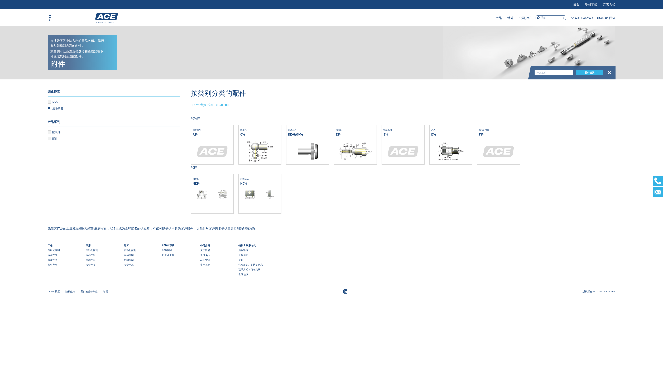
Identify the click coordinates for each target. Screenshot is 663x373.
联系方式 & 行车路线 (249, 269)
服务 (576, 5)
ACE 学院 (205, 259)
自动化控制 (54, 250)
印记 (105, 291)
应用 (88, 245)
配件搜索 (589, 72)
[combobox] (553, 72)
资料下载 (591, 5)
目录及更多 (168, 255)
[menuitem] (499, 17)
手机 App (205, 255)
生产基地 (205, 264)
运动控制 (52, 255)
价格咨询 (243, 255)
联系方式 (609, 5)
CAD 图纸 (167, 250)
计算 (126, 245)
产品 (50, 245)
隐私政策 (70, 291)
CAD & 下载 (168, 245)
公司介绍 (205, 245)
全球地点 (243, 274)
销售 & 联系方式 (247, 245)
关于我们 (205, 250)
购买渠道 (243, 250)
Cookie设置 (54, 291)
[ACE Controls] (106, 18)
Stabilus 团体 (606, 18)
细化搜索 (54, 91)
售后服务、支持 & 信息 (250, 264)
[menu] (513, 17)
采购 (240, 259)
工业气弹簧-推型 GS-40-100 (210, 105)
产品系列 (54, 122)
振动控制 (52, 259)
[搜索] (563, 17)
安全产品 (52, 264)
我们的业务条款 (89, 291)
